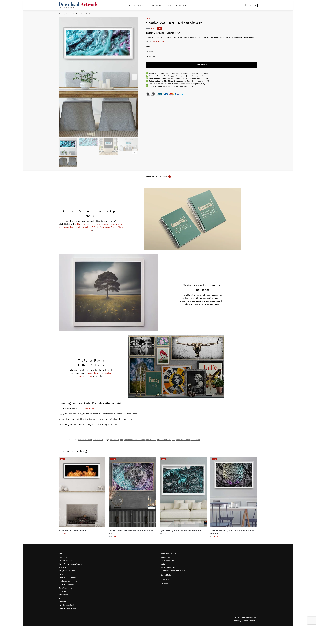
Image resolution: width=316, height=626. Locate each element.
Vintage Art (63, 557)
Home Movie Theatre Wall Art (71, 564)
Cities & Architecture (67, 577)
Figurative (63, 574)
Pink (173, 439)
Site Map (164, 583)
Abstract (62, 567)
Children (62, 601)
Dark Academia (65, 588)
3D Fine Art (114, 439)
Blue (121, 439)
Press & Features (168, 567)
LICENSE (149, 52)
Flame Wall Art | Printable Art (72, 530)
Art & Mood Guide (168, 560)
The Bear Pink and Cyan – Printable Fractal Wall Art (131, 532)
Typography (63, 591)
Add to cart (201, 64)
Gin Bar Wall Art (65, 560)
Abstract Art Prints (73, 14)
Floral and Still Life (66, 584)
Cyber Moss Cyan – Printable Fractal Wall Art (180, 530)
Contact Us (165, 557)
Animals (62, 598)
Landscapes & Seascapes (69, 581)
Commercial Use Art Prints (134, 439)
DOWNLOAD (150, 57)
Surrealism (63, 595)
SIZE (148, 47)
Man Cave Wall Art (164, 439)
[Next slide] (134, 77)
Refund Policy (166, 575)
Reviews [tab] (165, 176)
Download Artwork (168, 554)
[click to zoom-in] (98, 77)
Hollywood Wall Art (67, 571)
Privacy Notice (167, 579)
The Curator (195, 439)
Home (61, 14)
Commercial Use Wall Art (69, 608)
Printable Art (98, 439)
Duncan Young (158, 41)
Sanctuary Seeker (183, 439)
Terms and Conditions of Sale (173, 571)
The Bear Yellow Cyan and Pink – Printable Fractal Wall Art (233, 532)
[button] (254, 5)
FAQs (163, 564)
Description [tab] (151, 176)
